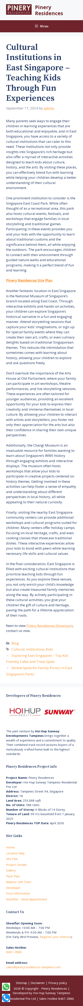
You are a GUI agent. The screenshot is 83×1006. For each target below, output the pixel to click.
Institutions (35, 649)
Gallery (11, 870)
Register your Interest (55, 937)
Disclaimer (38, 983)
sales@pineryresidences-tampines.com (33, 967)
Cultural (18, 649)
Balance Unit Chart (18, 882)
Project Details (16, 865)
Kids (49, 649)
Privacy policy (57, 983)
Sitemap (21, 983)
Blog (15, 643)
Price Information (18, 893)
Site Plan (12, 859)
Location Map (15, 853)
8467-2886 (14, 952)
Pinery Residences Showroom (49, 625)
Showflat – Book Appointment (26, 899)
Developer (13, 888)
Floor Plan (13, 876)
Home (10, 847)
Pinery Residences (49, 10)
